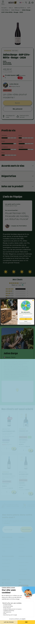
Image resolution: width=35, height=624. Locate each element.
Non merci (25, 321)
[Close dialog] (33, 300)
